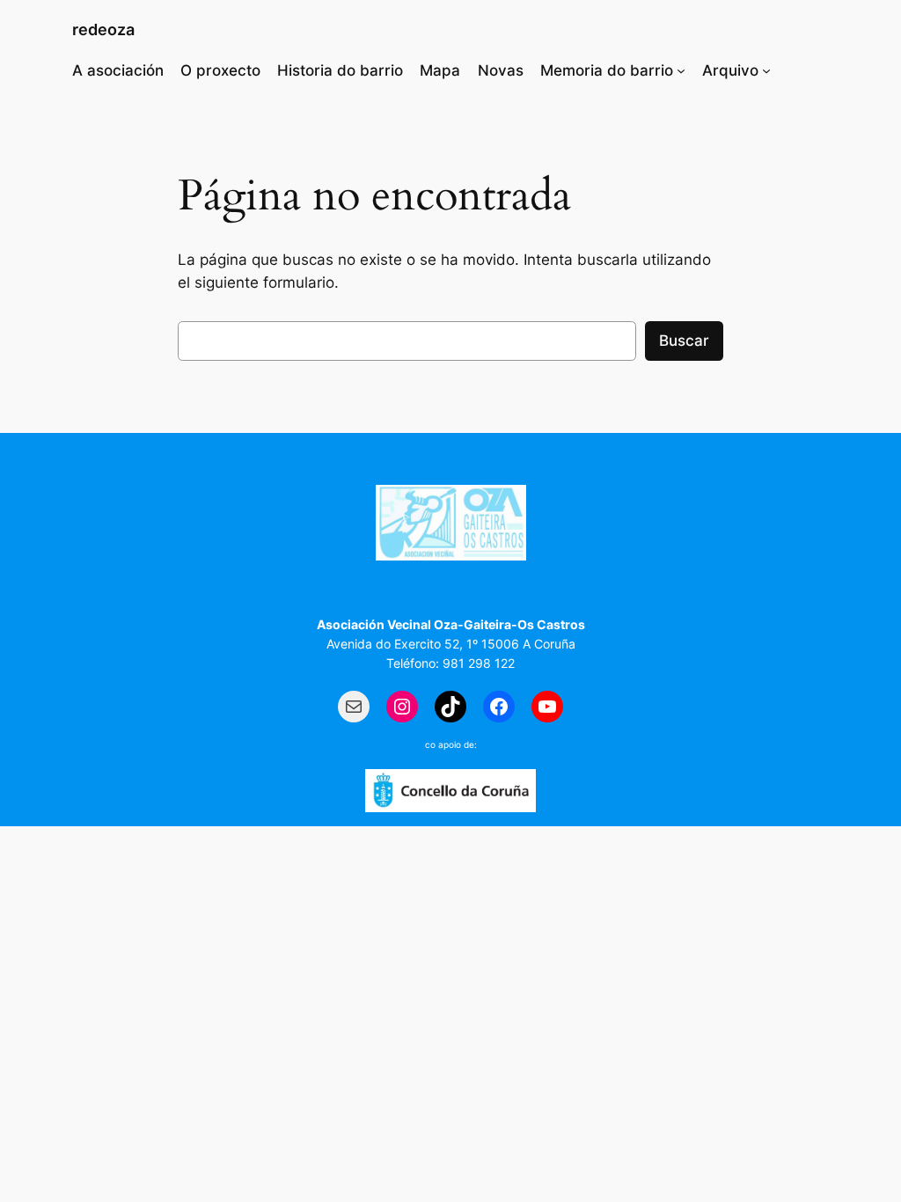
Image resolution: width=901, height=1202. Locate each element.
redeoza (103, 29)
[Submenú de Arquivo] (766, 70)
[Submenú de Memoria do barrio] (681, 70)
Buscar (684, 340)
